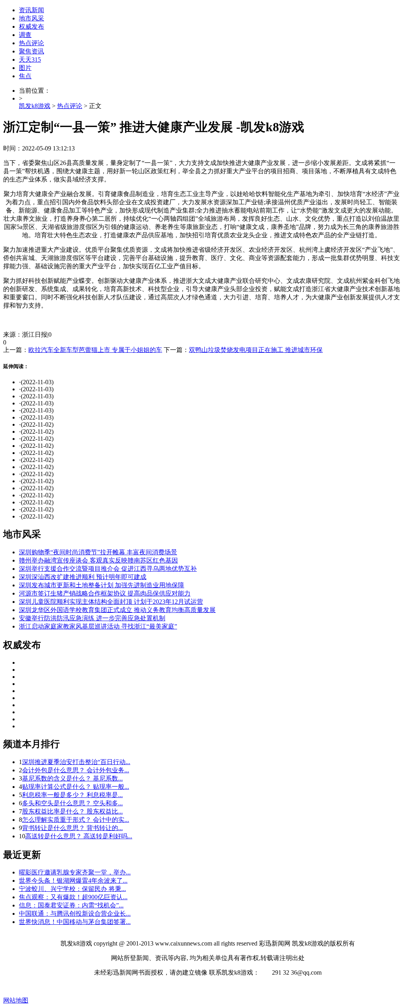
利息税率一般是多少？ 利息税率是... (72, 795)
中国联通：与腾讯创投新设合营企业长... (75, 913)
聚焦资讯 (31, 51)
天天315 (30, 59)
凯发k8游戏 (34, 106)
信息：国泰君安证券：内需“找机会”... (71, 905)
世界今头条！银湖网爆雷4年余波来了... (73, 880)
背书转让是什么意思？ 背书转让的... (72, 828)
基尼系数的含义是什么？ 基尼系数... (72, 778)
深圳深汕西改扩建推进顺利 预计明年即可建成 (82, 577)
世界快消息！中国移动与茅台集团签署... (75, 921)
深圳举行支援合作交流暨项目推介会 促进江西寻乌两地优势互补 (108, 568)
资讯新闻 (31, 10)
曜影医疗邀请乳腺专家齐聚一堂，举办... (75, 872)
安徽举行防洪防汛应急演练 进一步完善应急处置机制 (92, 618)
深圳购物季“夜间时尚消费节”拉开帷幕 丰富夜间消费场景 (98, 552)
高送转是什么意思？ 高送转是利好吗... (78, 836)
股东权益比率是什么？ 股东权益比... (72, 811)
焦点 (25, 76)
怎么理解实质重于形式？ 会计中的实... (75, 819)
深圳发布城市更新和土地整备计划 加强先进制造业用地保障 (101, 585)
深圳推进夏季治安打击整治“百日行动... (76, 762)
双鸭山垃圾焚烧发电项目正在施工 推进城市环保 (256, 349)
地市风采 (31, 18)
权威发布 (31, 26)
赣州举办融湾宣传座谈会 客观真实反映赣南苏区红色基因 (98, 560)
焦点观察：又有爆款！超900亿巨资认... (73, 897)
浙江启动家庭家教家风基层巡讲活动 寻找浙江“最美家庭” (98, 626)
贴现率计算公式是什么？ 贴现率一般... (75, 786)
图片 (25, 67)
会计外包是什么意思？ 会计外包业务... (75, 770)
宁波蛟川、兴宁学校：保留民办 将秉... (72, 888)
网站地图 (15, 1000)
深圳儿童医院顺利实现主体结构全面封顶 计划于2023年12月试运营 (111, 601)
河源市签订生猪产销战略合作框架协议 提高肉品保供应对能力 (104, 593)
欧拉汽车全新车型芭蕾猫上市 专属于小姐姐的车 (95, 349)
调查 (25, 34)
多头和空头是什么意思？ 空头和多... (72, 803)
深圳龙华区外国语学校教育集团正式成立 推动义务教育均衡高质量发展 (117, 610)
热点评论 (31, 43)
